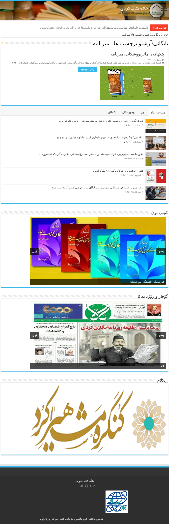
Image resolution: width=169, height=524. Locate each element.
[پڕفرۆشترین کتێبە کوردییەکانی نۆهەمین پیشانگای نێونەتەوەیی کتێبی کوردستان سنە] (156, 193)
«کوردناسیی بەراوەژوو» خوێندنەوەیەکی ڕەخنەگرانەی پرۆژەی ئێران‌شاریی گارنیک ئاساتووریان (91, 154)
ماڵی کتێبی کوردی (84, 480)
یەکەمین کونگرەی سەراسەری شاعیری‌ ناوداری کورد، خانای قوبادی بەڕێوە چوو (100, 137)
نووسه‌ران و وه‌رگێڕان (39, 62)
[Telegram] (81, 486)
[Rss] (94, 486)
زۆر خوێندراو (158, 112)
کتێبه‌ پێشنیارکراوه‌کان (107, 62)
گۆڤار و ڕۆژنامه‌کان (87, 62)
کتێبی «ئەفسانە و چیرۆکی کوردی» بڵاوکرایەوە (118, 170)
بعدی (161, 251)
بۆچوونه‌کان (128, 112)
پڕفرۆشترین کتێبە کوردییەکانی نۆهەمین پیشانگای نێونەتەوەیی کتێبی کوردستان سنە (97, 187)
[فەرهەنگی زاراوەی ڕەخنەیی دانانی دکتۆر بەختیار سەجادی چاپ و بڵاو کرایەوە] (156, 126)
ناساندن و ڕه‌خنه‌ (58, 62)
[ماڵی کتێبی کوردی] (84, 10)
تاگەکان (112, 112)
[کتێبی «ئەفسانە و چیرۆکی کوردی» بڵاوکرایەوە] (156, 176)
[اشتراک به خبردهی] (2, 43)
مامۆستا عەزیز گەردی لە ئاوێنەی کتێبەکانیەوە (123, 27)
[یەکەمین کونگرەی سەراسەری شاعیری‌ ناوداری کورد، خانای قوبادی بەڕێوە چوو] (156, 143)
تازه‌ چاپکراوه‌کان (126, 62)
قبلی (34, 251)
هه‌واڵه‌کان (23, 62)
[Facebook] (90, 486)
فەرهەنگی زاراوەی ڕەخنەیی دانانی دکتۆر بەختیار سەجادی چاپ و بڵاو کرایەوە (101, 120)
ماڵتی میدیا (72, 62)
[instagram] (86, 486)
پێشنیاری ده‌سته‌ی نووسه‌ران (148, 62)
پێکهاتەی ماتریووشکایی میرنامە (137, 54)
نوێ (143, 112)
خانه (165, 34)
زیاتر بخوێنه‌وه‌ (88, 69)
